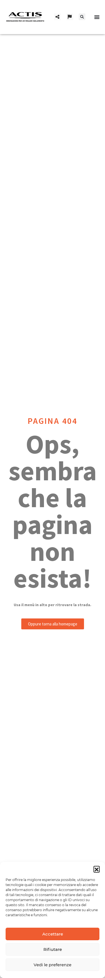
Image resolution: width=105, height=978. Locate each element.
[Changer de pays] (69, 16)
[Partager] (57, 16)
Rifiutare (52, 949)
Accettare (52, 934)
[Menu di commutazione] (97, 17)
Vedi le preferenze (52, 964)
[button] (96, 869)
